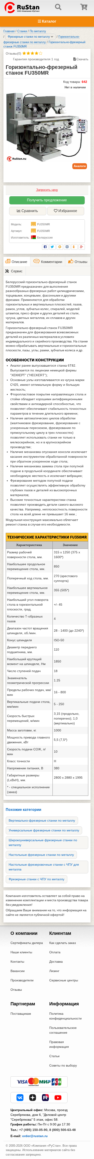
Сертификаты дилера (26, 943)
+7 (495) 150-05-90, (33, 1130)
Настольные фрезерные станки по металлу (41, 855)
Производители (22, 980)
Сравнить (29, 211)
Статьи (54, 1056)
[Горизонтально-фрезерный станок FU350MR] (47, 127)
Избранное (67, 211)
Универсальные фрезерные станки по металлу (44, 830)
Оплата (54, 952)
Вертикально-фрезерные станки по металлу (42, 820)
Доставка (56, 961)
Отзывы (16, 989)
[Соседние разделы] (52, 36)
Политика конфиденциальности (65, 1016)
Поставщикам (20, 1013)
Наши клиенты (21, 952)
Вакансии (17, 971)
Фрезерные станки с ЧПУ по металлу (36, 879)
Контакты (17, 961)
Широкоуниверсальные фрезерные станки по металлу (43, 842)
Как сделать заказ (62, 943)
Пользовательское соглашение (63, 1030)
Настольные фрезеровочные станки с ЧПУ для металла (44, 867)
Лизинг (54, 971)
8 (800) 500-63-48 (62, 1130)
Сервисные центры (63, 980)
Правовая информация (59, 1044)
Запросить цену (47, 190)
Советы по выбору (63, 1065)
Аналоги (80, 166)
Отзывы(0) (13, 53)
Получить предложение (47, 200)
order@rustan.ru (35, 1136)
